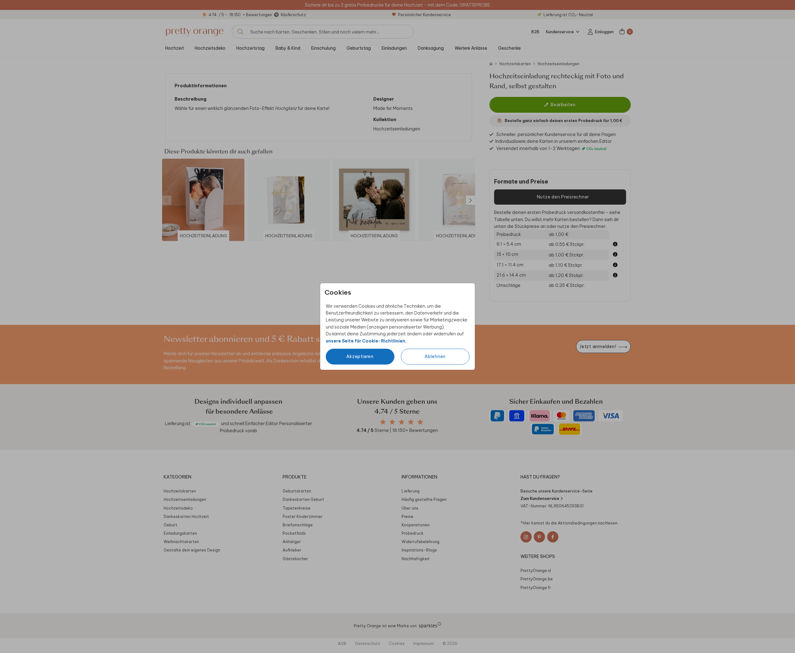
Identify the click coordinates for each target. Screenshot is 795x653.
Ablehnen (435, 356)
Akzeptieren (359, 356)
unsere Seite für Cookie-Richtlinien (365, 341)
